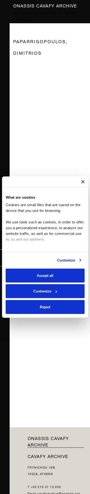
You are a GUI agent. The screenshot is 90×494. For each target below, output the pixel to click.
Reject (45, 307)
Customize (66, 260)
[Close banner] (82, 181)
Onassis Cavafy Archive (45, 5)
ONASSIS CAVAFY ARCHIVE (48, 441)
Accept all (45, 275)
